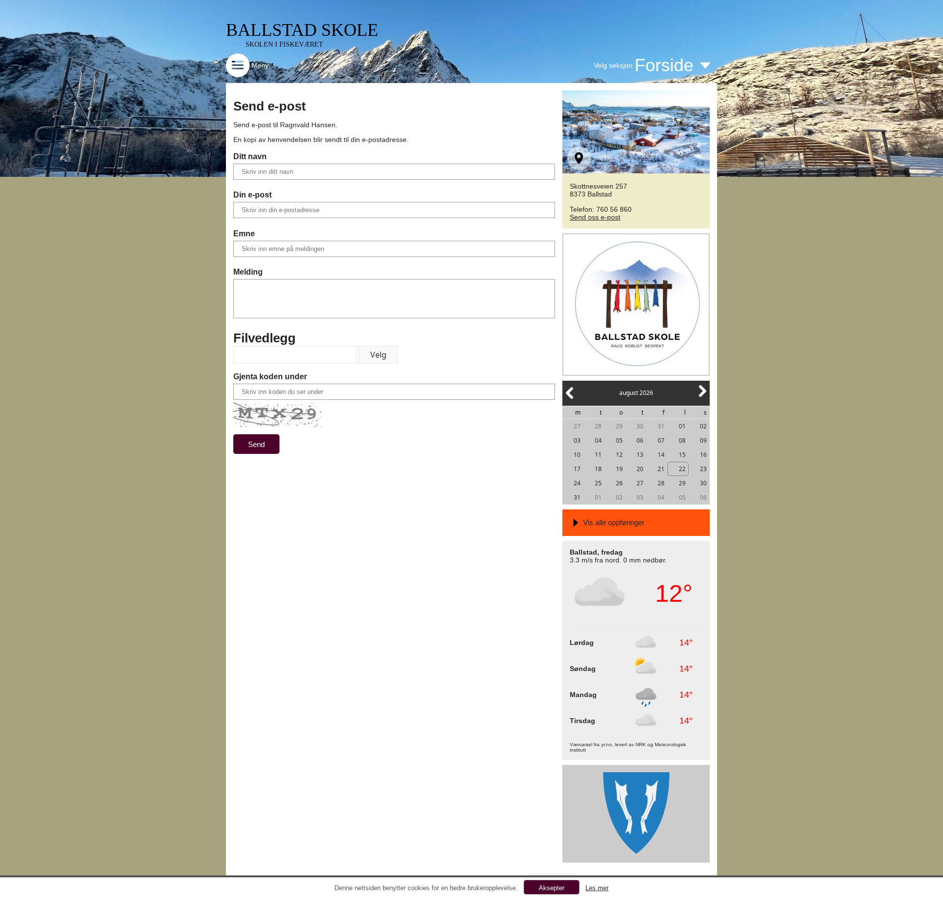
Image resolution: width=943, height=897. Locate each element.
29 (619, 426)
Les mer (597, 888)
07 (661, 440)
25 (598, 483)
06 (640, 440)
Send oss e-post (595, 217)
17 (577, 469)
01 (682, 426)
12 (619, 454)
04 (598, 440)
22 (682, 469)
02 (703, 426)
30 (640, 426)
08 (682, 440)
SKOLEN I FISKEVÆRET (284, 44)
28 (598, 426)
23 (703, 469)
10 (577, 454)
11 (598, 454)
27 (577, 426)
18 (598, 469)
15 (682, 454)
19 (619, 469)
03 (577, 440)
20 (640, 469)
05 (619, 440)
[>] (702, 396)
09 (703, 440)
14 (661, 454)
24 (577, 483)
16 (703, 454)
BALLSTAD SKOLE (302, 30)
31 (661, 426)
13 (640, 454)
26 (619, 483)
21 (661, 469)
